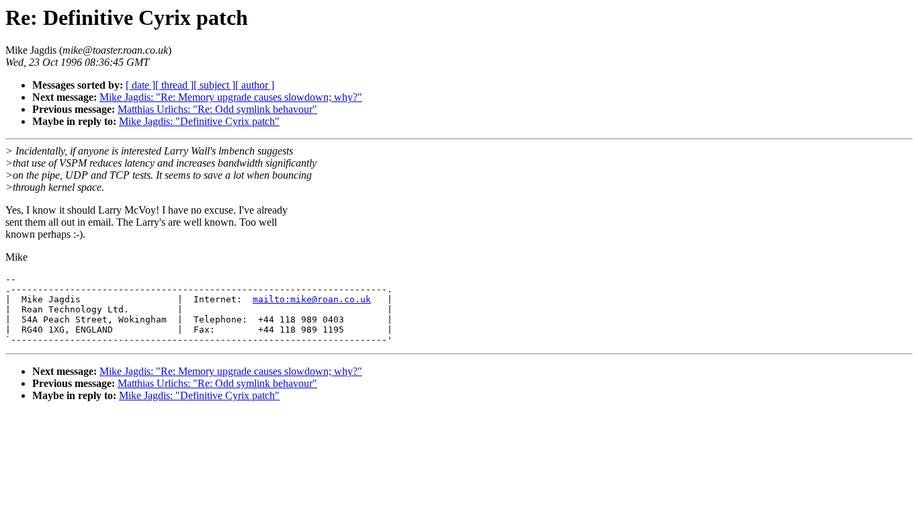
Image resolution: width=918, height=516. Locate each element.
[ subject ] (214, 85)
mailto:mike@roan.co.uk (312, 299)
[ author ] (254, 85)
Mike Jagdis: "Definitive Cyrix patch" (199, 121)
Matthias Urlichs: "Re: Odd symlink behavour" (217, 109)
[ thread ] (174, 85)
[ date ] (140, 85)
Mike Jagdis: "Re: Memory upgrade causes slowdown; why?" (230, 97)
